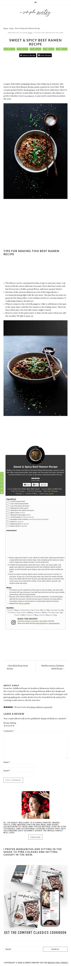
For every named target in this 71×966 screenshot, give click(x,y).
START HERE (35, 837)
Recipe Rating (10, 723)
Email (7, 771)
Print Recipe (45, 55)
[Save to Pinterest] (9, 49)
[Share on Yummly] (48, 49)
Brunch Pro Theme (57, 963)
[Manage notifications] (67, 962)
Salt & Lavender (24, 603)
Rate (45, 484)
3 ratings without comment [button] (39, 707)
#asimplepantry (54, 623)
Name (7, 762)
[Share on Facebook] (22, 49)
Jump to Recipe (28, 55)
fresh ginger (29, 90)
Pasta (11, 28)
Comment (9, 731)
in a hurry (29, 96)
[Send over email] (2, 488)
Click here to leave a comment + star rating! (32, 621)
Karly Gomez (49, 493)
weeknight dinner (28, 84)
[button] (32, 478)
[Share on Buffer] (61, 49)
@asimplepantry (41, 623)
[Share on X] (35, 49)
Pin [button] (36, 484)
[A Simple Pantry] (35, 17)
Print (28, 484)
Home (6, 28)
